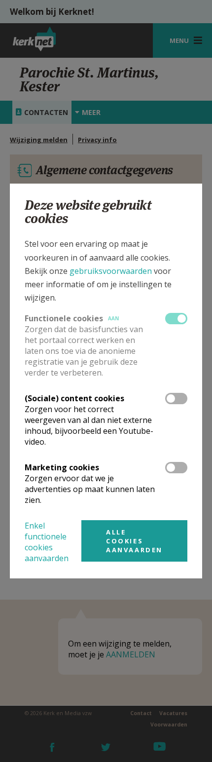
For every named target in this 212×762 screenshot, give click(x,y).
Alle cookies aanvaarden (134, 541)
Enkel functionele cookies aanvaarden (47, 542)
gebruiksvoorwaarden (111, 271)
